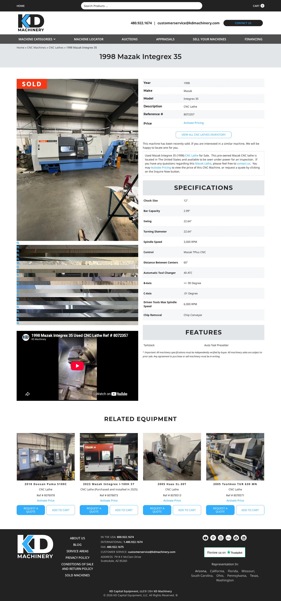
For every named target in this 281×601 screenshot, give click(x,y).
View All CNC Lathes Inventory (204, 134)
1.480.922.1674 (133, 542)
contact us (243, 163)
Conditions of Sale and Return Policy (77, 566)
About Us (77, 538)
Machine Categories (35, 39)
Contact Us (243, 23)
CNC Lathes (56, 47)
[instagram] (228, 538)
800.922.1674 (125, 537)
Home (20, 47)
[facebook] (244, 538)
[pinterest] (221, 538)
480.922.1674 (141, 23)
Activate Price (45, 500)
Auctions (130, 39)
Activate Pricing (194, 123)
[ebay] (236, 538)
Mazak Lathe (203, 163)
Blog (77, 545)
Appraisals (165, 39)
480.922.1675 (115, 547)
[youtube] (205, 538)
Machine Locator (88, 39)
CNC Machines (36, 47)
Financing (253, 39)
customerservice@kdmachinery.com (189, 23)
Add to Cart (60, 510)
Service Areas (78, 551)
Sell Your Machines (209, 39)
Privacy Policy (77, 558)
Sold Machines (77, 575)
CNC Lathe (191, 155)
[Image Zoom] (18, 243)
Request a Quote (31, 509)
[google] (213, 538)
